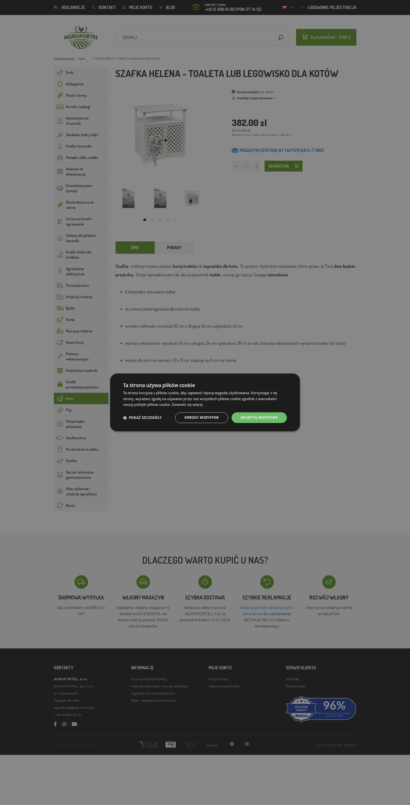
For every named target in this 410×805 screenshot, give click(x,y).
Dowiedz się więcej (187, 404)
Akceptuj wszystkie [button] (259, 417)
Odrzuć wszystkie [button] (201, 417)
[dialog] (205, 402)
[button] (142, 417)
